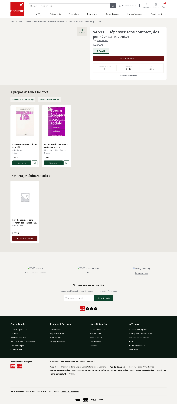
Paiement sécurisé (18, 337)
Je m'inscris (104, 298)
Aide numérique (17, 345)
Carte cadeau (55, 329)
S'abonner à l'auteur (21, 99)
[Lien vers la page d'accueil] (17, 9)
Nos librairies (95, 333)
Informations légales (138, 329)
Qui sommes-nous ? (98, 329)
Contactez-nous (141, 273)
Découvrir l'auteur (48, 99)
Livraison (14, 333)
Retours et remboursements (22, 341)
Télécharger (21, 163)
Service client (16, 349)
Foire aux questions (18, 329)
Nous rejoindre (96, 337)
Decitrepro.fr (95, 341)
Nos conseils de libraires (35, 272)
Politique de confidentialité (140, 333)
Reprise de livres (57, 333)
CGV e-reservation (137, 345)
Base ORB (94, 345)
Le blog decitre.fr (57, 341)
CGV (131, 341)
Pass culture (55, 337)
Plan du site (134, 349)
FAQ (88, 272)
